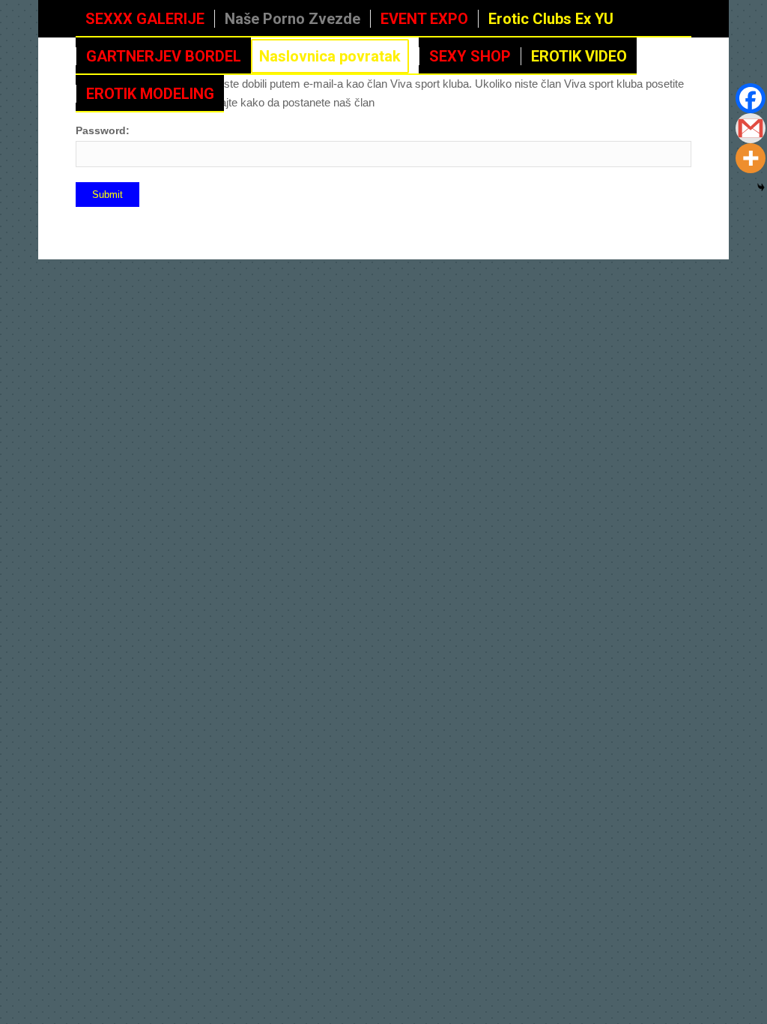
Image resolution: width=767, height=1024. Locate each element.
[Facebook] (751, 98)
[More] (751, 158)
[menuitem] (145, 18)
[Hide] (761, 187)
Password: (103, 130)
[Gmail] (751, 128)
